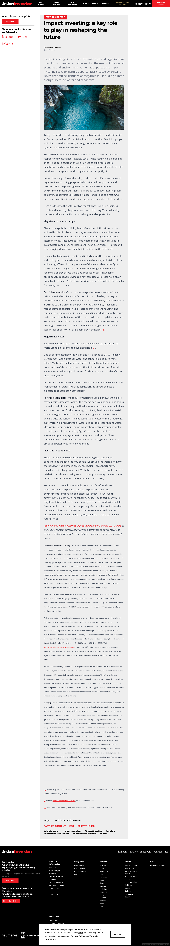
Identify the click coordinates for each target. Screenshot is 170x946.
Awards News (130, 868)
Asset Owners (79, 868)
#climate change (52, 831)
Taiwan (102, 895)
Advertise (52, 879)
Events (127, 879)
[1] (107, 244)
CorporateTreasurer (56, 923)
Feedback (10, 21)
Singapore (103, 892)
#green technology (72, 831)
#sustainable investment (84, 833)
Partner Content (55, 826)
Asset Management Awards (132, 872)
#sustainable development (56, 833)
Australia (103, 865)
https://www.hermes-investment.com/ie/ (60, 647)
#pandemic (111, 831)
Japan (102, 880)
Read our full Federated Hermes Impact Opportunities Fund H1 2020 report (82, 525)
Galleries (128, 891)
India (101, 874)
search (139, 4)
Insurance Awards (131, 876)
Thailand (103, 898)
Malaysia (103, 886)
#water (103, 833)
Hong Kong (104, 871)
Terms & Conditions (56, 885)
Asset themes (86, 826)
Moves (76, 874)
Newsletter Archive (56, 876)
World (102, 904)
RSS (50, 891)
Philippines (103, 889)
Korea (102, 883)
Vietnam (103, 901)
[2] (103, 329)
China (102, 868)
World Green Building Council (64, 800)
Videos (127, 888)
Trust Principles (54, 870)
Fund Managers (80, 871)
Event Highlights (131, 882)
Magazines (129, 894)
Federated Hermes (52, 47)
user (148, 4)
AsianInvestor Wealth (158, 865)
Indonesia (103, 877)
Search (127, 897)
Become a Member (56, 882)
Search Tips (53, 894)
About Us (52, 868)
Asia (101, 907)
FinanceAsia (53, 920)
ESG (71, 826)
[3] (93, 347)
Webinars (128, 885)
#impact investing (93, 831)
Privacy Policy (54, 888)
